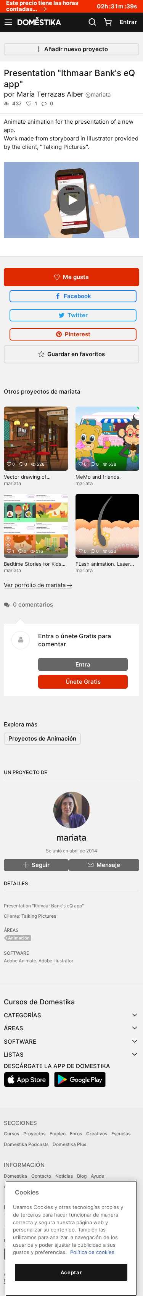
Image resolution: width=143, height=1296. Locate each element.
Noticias (64, 1176)
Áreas (13, 1028)
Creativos (96, 1133)
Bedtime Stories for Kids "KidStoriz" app (32, 567)
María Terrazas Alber (64, 94)
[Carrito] (107, 22)
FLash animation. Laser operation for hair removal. (107, 567)
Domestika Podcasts (26, 1144)
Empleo (58, 1133)
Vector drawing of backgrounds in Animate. (33, 480)
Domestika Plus (69, 1144)
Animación (19, 938)
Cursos (11, 1133)
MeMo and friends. (98, 477)
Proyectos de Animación (42, 738)
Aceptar (71, 1272)
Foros (76, 1133)
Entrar (128, 22)
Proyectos (34, 1133)
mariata (69, 391)
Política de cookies (92, 1252)
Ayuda (97, 1176)
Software (20, 1041)
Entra (83, 664)
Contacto (41, 1176)
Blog (82, 1176)
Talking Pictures (38, 916)
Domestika (15, 1176)
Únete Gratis (83, 681)
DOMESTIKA (38, 22)
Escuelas (120, 1133)
